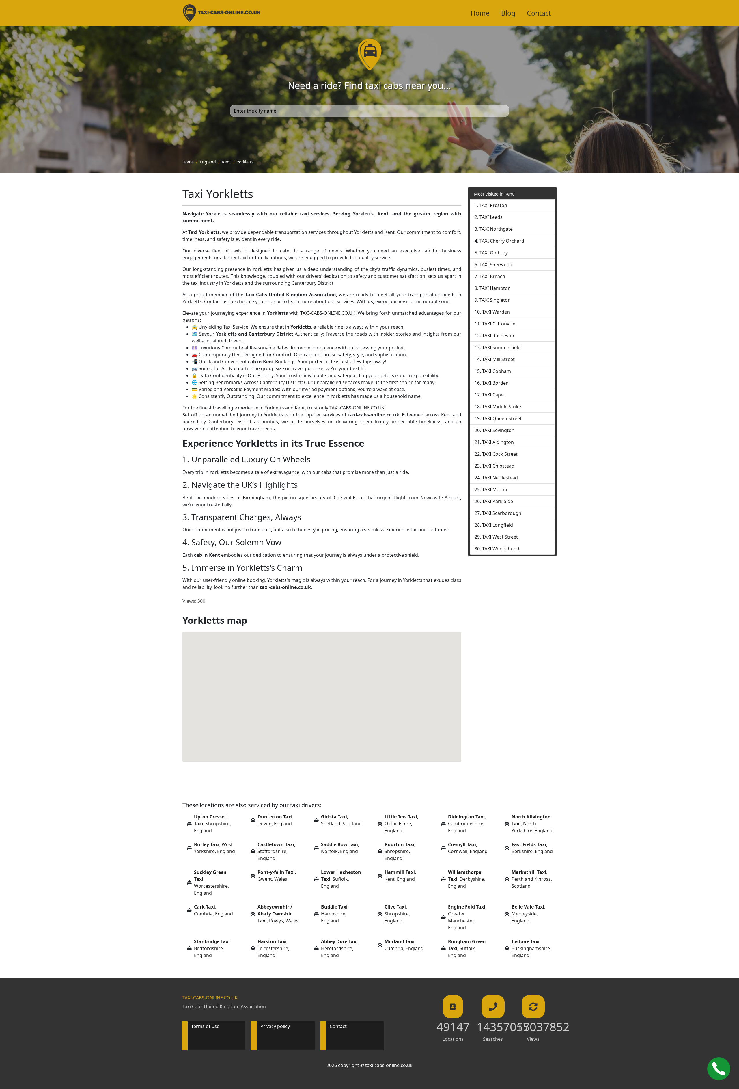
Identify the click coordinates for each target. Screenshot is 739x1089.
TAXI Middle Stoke (501, 406)
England (208, 162)
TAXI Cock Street (500, 454)
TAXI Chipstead (498, 466)
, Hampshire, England (335, 914)
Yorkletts (245, 162)
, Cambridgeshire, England (467, 824)
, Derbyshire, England (466, 879)
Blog (508, 13)
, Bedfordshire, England (212, 948)
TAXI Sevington (498, 430)
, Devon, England (275, 820)
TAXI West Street (500, 537)
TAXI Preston (493, 205)
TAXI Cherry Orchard (501, 241)
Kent (226, 162)
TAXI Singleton (495, 300)
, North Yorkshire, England (532, 824)
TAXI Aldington (498, 442)
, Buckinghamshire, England (531, 948)
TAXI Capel (493, 395)
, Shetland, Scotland (341, 820)
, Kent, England (400, 875)
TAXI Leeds (491, 217)
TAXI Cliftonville (498, 324)
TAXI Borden (495, 383)
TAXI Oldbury (493, 253)
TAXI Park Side (497, 501)
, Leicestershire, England (273, 948)
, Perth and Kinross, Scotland (532, 879)
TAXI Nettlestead (500, 477)
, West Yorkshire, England (214, 848)
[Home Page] (221, 13)
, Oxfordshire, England (401, 824)
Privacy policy (275, 1026)
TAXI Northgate (496, 229)
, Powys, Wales (277, 914)
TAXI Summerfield (501, 347)
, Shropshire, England (212, 824)
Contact (539, 13)
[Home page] (369, 54)
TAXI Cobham (496, 371)
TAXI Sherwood (495, 264)
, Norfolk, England (340, 848)
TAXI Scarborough (501, 513)
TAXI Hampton (495, 288)
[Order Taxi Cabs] (718, 1068)
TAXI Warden (496, 312)
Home (480, 13)
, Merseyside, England (528, 914)
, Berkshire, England (532, 848)
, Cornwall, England (468, 848)
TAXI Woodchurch (501, 549)
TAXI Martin (494, 489)
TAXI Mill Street (498, 359)
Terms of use (205, 1026)
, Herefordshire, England (340, 948)
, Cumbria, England (213, 910)
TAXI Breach (492, 276)
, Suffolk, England (341, 879)
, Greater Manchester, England (467, 917)
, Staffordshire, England (276, 851)
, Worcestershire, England (211, 882)
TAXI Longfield (497, 525)
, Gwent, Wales (276, 875)
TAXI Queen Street (502, 418)
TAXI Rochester (498, 335)
